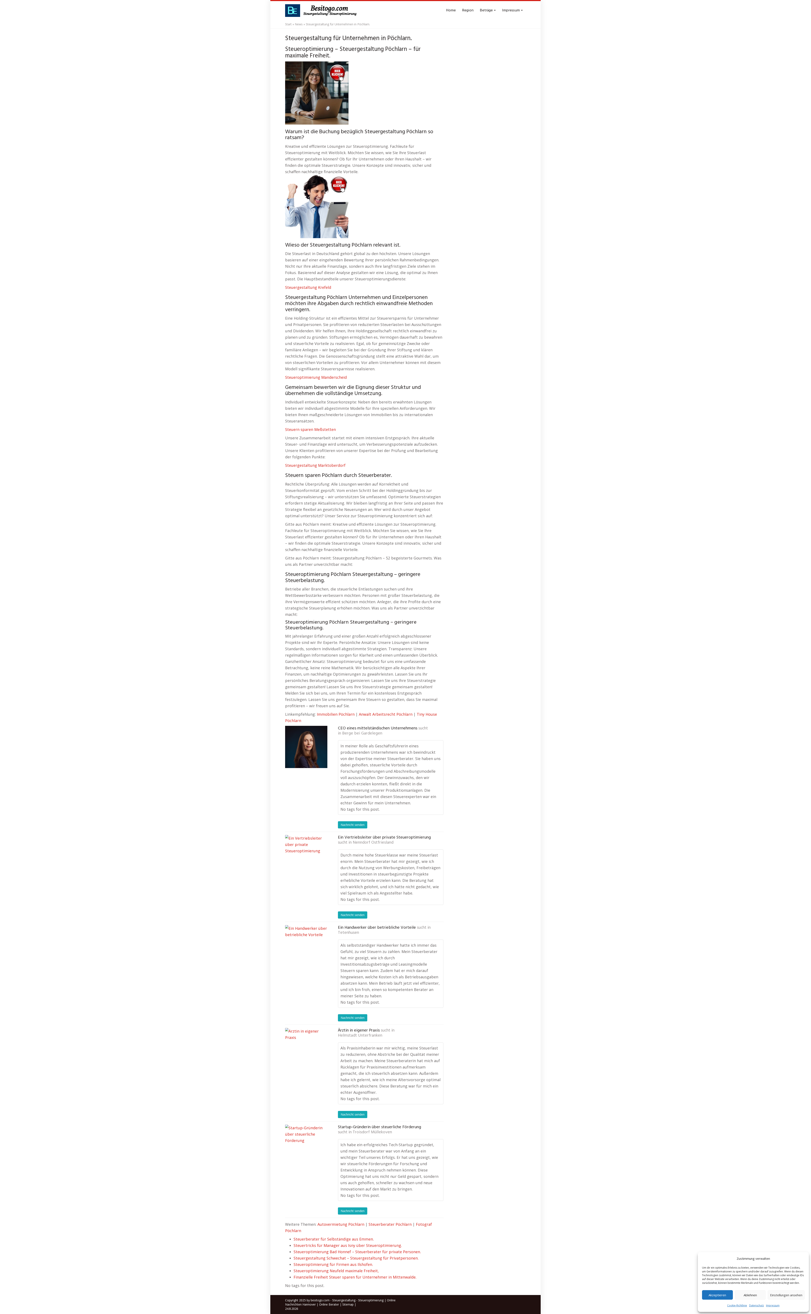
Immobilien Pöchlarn (336, 714)
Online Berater (329, 1304)
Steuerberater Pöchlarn (390, 1224)
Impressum (773, 1305)
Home (451, 10)
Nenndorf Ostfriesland (373, 842)
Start (288, 24)
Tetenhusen (348, 932)
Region (468, 10)
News (299, 24)
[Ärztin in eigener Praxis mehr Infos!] (306, 1049)
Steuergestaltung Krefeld (308, 287)
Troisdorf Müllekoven (372, 1132)
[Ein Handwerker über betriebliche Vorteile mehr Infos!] (306, 946)
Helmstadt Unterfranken (360, 1035)
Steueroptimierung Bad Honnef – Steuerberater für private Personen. (357, 1251)
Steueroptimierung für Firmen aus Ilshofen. (333, 1264)
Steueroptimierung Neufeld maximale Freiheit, (336, 1270)
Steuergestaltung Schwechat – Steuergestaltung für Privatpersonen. (356, 1258)
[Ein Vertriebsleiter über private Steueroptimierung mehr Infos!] (306, 856)
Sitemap (348, 1304)
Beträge (487, 10)
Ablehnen (750, 1295)
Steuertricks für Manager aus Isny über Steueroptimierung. (348, 1245)
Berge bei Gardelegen (362, 733)
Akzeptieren (717, 1295)
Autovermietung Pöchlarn (340, 1224)
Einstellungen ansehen (786, 1295)
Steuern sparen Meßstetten (310, 429)
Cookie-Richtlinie (737, 1305)
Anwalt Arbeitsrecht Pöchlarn (385, 714)
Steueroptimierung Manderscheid (316, 377)
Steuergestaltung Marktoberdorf (315, 465)
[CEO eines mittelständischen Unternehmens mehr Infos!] (306, 747)
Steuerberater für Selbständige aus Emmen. (334, 1239)
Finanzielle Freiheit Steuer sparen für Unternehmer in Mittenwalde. (355, 1277)
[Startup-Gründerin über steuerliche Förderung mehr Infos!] (306, 1146)
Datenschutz (756, 1305)
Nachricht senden (353, 825)
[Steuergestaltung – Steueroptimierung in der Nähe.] (322, 10)
